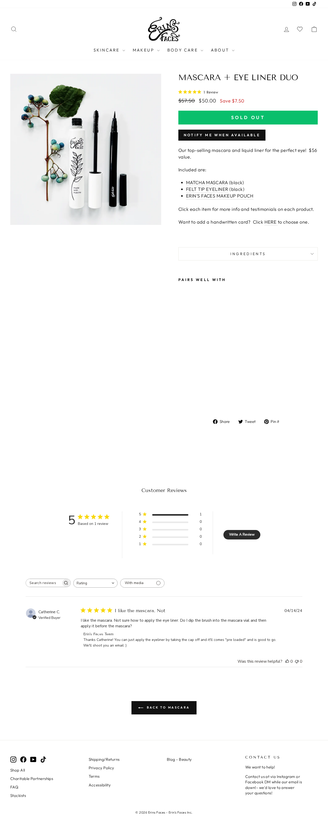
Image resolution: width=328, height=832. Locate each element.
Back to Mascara (167, 707)
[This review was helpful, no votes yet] (287, 661)
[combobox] (95, 583)
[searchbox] (43, 583)
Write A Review (242, 534)
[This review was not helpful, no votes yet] (297, 661)
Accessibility (100, 785)
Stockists (18, 795)
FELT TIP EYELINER (207, 189)
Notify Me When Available (222, 135)
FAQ (14, 787)
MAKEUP (144, 50)
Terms (94, 776)
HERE (270, 222)
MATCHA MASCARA (207, 182)
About (221, 50)
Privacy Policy (101, 767)
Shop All (17, 770)
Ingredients (248, 254)
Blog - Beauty (179, 759)
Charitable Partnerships (31, 778)
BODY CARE (183, 50)
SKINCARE (107, 50)
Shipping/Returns (104, 759)
